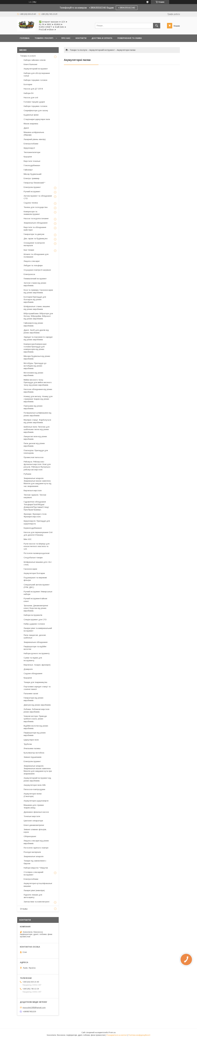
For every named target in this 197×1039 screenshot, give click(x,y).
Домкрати (28, 669)
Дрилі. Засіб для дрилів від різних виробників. (36, 331)
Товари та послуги (78, 50)
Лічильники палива (32, 748)
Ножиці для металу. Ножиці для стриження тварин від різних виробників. (38, 399)
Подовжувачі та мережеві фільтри (35, 579)
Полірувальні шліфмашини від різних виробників (37, 414)
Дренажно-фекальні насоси (36, 812)
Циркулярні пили (31, 740)
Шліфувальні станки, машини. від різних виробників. (37, 307)
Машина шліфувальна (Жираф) (34, 133)
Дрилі (26, 128)
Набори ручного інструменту (37, 653)
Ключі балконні (30, 64)
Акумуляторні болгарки (34, 573)
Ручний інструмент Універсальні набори (38, 593)
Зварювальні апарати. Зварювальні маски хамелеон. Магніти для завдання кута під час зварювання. (37, 482)
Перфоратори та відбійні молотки (35, 647)
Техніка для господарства (35, 207)
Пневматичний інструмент (35, 279)
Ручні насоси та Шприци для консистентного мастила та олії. (36, 546)
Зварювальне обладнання (35, 223)
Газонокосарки (30, 569)
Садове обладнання (33, 673)
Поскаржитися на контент (116, 1035)
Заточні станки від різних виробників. (35, 284)
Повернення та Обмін (129, 38)
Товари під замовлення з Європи (35, 862)
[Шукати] (156, 25)
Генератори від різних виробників (33, 699)
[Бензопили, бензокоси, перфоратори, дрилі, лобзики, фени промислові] (26, 31)
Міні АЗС (28, 539)
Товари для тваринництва (35, 682)
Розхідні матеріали (32, 852)
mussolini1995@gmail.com (34, 1007)
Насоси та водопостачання (36, 218)
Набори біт (29, 93)
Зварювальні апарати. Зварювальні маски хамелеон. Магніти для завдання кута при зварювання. (38, 770)
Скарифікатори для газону (36, 110)
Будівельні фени (31, 115)
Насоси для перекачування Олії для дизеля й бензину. (38, 533)
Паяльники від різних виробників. (33, 407)
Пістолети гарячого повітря (36, 848)
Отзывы (24, 909)
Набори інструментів (33, 615)
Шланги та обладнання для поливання (36, 255)
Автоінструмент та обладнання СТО (38, 197)
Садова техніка (31, 203)
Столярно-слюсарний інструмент (33, 873)
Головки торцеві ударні (34, 102)
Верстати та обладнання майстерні (35, 228)
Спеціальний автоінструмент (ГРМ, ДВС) (36, 586)
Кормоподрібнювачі (33, 528)
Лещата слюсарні (32, 261)
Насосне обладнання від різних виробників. (38, 390)
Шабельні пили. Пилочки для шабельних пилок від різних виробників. (36, 429)
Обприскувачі (30, 836)
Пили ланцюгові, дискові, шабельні (35, 636)
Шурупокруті (29, 148)
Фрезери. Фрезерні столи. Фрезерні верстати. (35, 515)
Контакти (81, 38)
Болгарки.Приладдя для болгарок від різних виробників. (35, 299)
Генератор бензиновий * (34, 183)
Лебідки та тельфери (33, 265)
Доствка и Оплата (102, 38)
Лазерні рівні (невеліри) (34, 890)
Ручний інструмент (32, 191)
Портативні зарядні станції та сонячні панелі (37, 688)
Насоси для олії (31, 97)
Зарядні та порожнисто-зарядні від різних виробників (38, 338)
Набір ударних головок (34, 624)
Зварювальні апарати (33, 856)
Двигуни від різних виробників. (37, 705)
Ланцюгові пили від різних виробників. (35, 437)
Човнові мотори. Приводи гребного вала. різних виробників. (35, 718)
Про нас (65, 38)
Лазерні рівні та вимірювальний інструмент (38, 629)
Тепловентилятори (32, 152)
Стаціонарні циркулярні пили (37, 119)
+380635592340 (126, 7)
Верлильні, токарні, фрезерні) (37, 665)
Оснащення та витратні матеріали (34, 244)
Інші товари (29, 250)
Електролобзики (31, 144)
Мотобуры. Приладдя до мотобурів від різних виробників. (35, 365)
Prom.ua (112, 1033)
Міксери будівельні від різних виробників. (37, 357)
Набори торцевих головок (35, 80)
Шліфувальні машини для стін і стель (38, 563)
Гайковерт (28, 170)
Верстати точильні (32, 161)
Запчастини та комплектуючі (36, 902)
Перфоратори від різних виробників (35, 734)
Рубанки (27, 474)
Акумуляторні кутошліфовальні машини (38, 884)
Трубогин (28, 744)
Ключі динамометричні (34, 825)
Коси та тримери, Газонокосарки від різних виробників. (38, 291)
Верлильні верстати (33, 490)
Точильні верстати (32, 816)
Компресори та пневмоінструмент (32, 212)
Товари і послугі (44, 38)
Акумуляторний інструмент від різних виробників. (37, 779)
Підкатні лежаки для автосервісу (33, 896)
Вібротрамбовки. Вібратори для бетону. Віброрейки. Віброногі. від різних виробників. (38, 316)
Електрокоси (29, 274)
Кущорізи (28, 157)
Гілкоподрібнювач (32, 165)
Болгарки (28, 84)
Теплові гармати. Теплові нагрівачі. (35, 496)
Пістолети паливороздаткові (36, 553)
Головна (24, 38)
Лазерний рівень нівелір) (35, 139)
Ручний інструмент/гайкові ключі (35, 599)
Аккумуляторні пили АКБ (35, 785)
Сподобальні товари (33, 557)
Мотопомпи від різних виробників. (33, 374)
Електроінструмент (32, 187)
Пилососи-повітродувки (34, 789)
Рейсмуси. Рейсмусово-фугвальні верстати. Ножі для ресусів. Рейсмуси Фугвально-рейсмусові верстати (37, 466)
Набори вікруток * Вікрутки (36, 868)
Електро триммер (31, 178)
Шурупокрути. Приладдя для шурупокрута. (37, 522)
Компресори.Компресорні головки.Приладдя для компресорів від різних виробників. (35, 348)
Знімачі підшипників (32, 757)
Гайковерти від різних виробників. (33, 324)
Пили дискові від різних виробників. (34, 444)
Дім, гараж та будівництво (36, 238)
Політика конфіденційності (139, 1035)
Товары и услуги (28, 56)
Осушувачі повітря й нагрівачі (37, 270)
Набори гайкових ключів (35, 60)
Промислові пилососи (33, 457)
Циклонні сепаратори (33, 821)
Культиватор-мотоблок (34, 753)
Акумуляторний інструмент (102, 50)
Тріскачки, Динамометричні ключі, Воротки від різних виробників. (36, 608)
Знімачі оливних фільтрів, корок (35, 830)
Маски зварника (31, 124)
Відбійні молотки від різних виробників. (36, 727)
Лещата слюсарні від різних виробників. (36, 842)
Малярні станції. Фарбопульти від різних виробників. (37, 421)
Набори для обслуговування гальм (37, 74)
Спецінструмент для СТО (35, 619)
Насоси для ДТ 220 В (33, 89)
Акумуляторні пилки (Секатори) (33, 795)
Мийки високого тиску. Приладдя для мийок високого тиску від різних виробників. (38, 382)
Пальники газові (31, 693)
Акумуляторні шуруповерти (36, 801)
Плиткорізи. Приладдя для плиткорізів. (36, 451)
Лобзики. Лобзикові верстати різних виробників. (36, 710)
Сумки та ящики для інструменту (33, 659)
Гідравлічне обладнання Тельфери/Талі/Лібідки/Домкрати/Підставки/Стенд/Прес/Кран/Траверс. (36, 506)
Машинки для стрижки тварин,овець (34, 806)
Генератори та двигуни (34, 234)
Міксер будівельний (32, 174)
